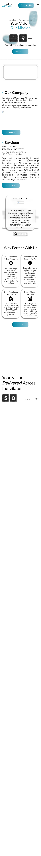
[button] (2, 351)
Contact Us (26, 5)
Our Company (10, 132)
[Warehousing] (19, 234)
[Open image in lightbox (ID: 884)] (10, 350)
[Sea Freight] (25, 234)
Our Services (10, 185)
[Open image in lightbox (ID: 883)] (30, 350)
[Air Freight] (22, 234)
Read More (19, 51)
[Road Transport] (16, 233)
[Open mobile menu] (38, 5)
